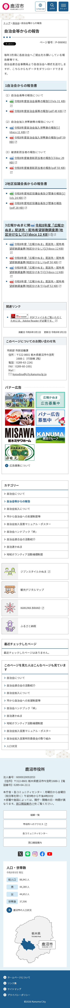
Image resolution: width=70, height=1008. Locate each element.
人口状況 (12, 746)
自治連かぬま (14, 547)
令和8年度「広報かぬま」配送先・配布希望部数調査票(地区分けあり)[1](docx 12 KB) (36, 270)
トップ (6, 23)
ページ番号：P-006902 (53, 42)
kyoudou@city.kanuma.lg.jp (30, 374)
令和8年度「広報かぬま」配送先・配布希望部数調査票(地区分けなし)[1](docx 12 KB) (34, 230)
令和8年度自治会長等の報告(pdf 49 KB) (38, 111)
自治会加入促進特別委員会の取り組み (29, 738)
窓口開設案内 (24, 804)
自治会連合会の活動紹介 (21, 539)
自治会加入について (18, 509)
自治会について (16, 494)
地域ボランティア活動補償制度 (25, 554)
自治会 (16, 23)
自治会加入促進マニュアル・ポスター (29, 524)
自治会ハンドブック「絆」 (22, 532)
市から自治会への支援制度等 (24, 516)
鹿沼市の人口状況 (22, 910)
